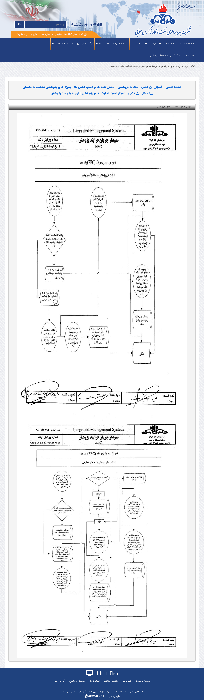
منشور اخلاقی (111, 681)
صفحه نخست (143, 681)
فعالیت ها (94, 681)
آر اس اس (59, 681)
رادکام (102, 696)
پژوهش (150, 66)
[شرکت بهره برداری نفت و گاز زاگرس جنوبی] (157, 21)
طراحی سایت (113, 696)
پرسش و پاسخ (77, 681)
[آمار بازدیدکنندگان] (71, 24)
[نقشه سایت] (81, 24)
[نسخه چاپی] (76, 25)
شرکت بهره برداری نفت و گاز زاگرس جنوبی (175, 66)
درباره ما (127, 681)
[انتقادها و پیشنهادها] (90, 24)
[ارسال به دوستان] (86, 25)
